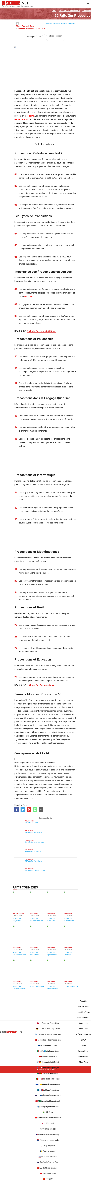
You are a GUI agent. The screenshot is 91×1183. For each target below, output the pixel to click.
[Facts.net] (15, 3)
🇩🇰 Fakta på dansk (48, 1079)
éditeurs (61, 780)
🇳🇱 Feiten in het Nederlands (48, 1140)
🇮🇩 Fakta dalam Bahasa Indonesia (48, 1118)
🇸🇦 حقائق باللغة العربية (47, 1101)
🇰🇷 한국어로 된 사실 (48, 1129)
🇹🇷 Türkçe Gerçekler (48, 1173)
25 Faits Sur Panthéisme (34, 861)
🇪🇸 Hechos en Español (47, 1062)
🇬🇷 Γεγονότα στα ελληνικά (47, 1107)
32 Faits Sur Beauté (37, 986)
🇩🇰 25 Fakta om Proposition (48, 1023)
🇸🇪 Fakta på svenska (48, 1084)
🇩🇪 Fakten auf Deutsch (48, 1057)
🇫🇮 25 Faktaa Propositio (47, 1045)
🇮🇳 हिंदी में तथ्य (48, 1112)
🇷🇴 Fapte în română (47, 1151)
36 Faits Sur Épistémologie (34, 842)
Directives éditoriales (67, 23)
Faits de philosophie (55, 36)
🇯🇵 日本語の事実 (47, 1123)
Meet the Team (83, 1012)
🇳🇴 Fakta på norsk (48, 1090)
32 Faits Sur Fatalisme (33, 851)
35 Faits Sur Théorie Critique (35, 871)
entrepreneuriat (22, 119)
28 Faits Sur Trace (31, 823)
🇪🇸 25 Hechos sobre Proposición (48, 1040)
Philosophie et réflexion (69, 11)
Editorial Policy (83, 1006)
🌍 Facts (47, 1051)
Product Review (83, 1018)
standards (24, 780)
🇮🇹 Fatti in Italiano (48, 1068)
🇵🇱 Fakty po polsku (47, 1146)
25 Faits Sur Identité (71, 986)
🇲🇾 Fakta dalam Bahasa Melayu (48, 1134)
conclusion (29, 296)
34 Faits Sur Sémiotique (33, 832)
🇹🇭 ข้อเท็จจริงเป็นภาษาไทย (47, 1162)
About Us (83, 1001)
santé (31, 116)
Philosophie (34, 37)
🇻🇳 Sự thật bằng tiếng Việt (47, 1168)
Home (54, 11)
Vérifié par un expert (52, 23)
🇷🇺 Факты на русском (48, 1157)
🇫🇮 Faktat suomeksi (48, 1096)
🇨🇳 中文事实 (48, 1179)
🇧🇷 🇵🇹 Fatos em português (47, 1073)
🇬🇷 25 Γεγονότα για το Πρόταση (48, 1034)
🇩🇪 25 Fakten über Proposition (48, 1029)
